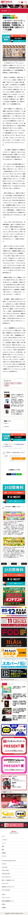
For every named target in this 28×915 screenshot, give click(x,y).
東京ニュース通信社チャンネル (8, 880)
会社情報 (3, 907)
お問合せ (3, 904)
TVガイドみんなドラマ (6, 877)
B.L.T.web (4, 863)
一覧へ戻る (14, 563)
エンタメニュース (6, 15)
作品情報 (3, 853)
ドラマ (13, 15)
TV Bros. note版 (5, 870)
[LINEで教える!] (12, 18)
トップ (3, 836)
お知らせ (3, 894)
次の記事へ (24, 563)
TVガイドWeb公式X (6, 890)
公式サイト (6, 423)
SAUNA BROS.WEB (6, 873)
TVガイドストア (5, 883)
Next (26, 825)
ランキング (4, 856)
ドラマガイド (4, 839)
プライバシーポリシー (6, 897)
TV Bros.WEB (4, 867)
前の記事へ (4, 563)
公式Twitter (6, 426)
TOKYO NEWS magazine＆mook (9, 860)
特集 (3, 846)
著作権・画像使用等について (8, 901)
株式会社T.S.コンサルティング (8, 886)
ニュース (3, 843)
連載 (3, 849)
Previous (2, 825)
